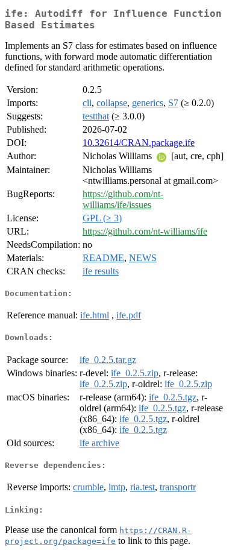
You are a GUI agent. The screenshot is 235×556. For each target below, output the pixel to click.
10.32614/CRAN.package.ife (139, 142)
